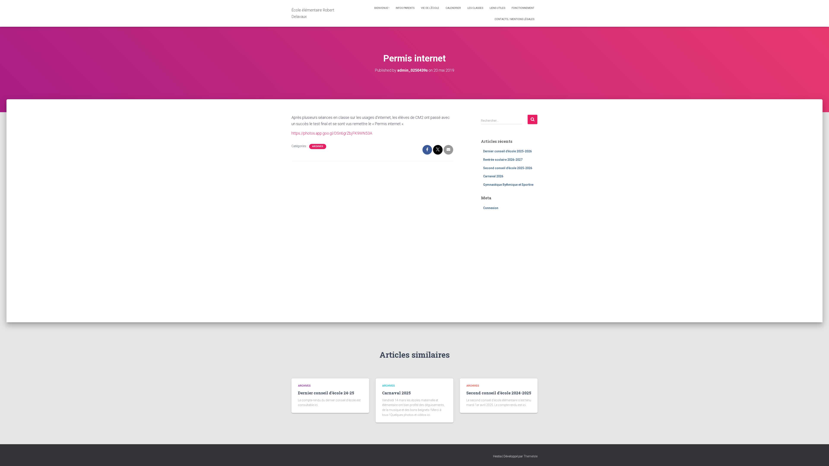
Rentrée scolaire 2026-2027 (502, 159)
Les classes (475, 7)
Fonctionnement (523, 7)
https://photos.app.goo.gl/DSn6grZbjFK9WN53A (331, 133)
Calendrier (453, 7)
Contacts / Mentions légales (514, 19)
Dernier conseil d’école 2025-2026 (507, 151)
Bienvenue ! (381, 7)
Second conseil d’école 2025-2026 (507, 168)
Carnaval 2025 (396, 392)
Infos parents (405, 7)
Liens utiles (497, 7)
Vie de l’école (430, 7)
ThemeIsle (531, 456)
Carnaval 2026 (493, 176)
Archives (317, 146)
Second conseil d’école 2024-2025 (498, 392)
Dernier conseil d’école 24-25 (326, 392)
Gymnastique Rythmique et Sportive (508, 184)
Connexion (490, 208)
